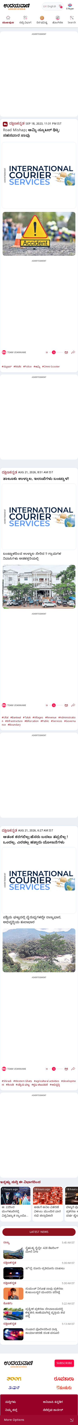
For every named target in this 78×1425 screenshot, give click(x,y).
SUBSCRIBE (64, 1364)
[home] (17, 6)
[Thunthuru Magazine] (64, 1387)
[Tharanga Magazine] (14, 1378)
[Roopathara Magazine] (64, 1378)
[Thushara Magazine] (14, 1387)
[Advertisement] (39, 76)
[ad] (41, 175)
